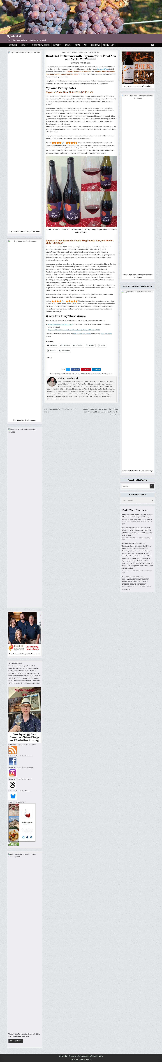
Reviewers (68, 45)
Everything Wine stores (81, 334)
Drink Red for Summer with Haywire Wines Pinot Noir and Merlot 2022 (81, 57)
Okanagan (75, 52)
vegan (94, 52)
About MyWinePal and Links (41, 45)
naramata (84, 374)
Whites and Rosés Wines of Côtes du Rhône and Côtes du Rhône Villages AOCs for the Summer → (100, 411)
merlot (69, 52)
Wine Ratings (13, 45)
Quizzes (77, 45)
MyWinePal (14, 36)
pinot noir (88, 52)
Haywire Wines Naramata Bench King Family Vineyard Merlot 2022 (74, 330)
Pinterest (87, 369)
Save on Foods (106, 334)
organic (81, 52)
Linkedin (97, 369)
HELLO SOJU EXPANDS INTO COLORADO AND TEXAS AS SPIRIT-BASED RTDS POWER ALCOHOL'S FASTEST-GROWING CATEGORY (135, 580)
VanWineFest (57, 45)
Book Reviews (95, 45)
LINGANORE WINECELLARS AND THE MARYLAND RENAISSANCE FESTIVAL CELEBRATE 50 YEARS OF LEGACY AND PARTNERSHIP (137, 531)
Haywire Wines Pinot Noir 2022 (60, 324)
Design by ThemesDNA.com (81, 1059)
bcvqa (58, 374)
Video (85, 45)
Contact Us (24, 45)
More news (126, 589)
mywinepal (75, 63)
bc (65, 52)
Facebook (76, 369)
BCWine (63, 374)
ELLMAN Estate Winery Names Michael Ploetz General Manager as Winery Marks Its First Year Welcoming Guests (137, 517)
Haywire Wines (70, 374)
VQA (98, 52)
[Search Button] (152, 45)
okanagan (91, 374)
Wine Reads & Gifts (109, 45)
